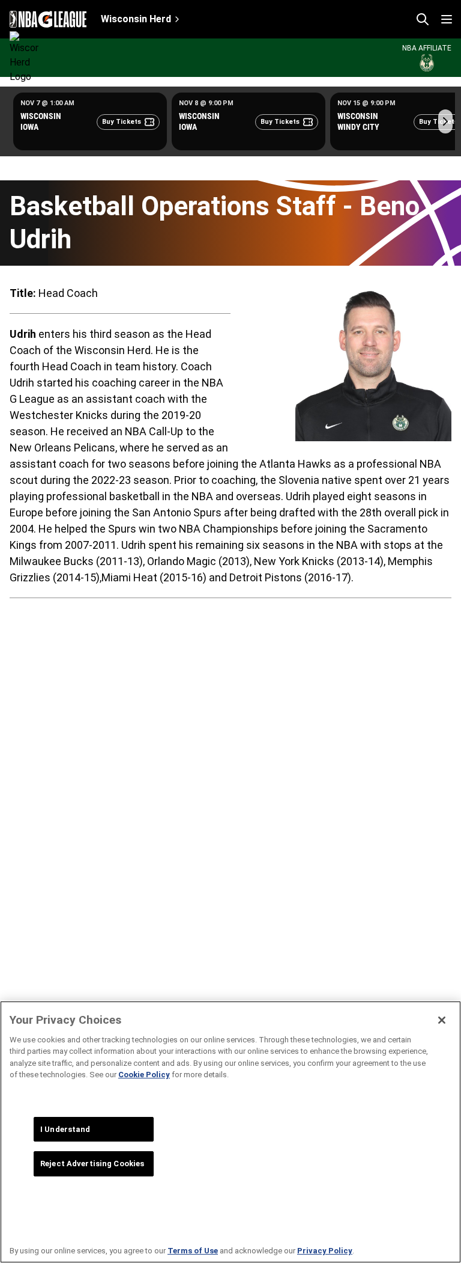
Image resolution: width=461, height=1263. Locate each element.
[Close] (442, 1020)
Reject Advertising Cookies (92, 1163)
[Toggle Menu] (446, 19)
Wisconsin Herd (136, 19)
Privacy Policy (324, 1250)
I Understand (65, 1129)
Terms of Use (192, 1250)
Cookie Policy (144, 1074)
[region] (230, 1132)
